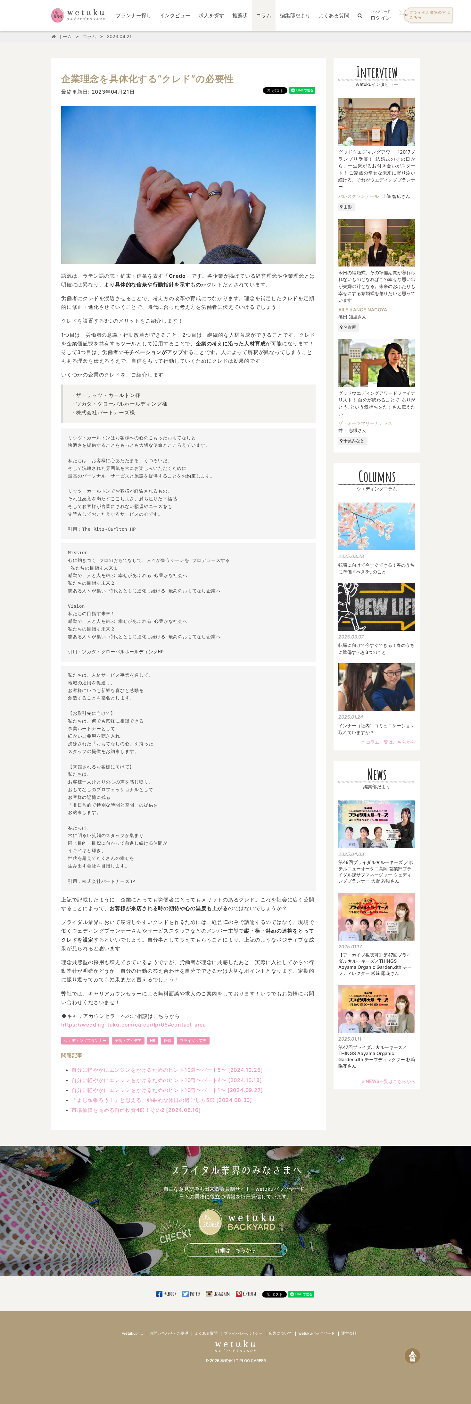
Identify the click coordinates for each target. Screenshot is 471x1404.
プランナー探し (134, 15)
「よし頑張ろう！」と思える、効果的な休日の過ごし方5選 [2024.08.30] (161, 1100)
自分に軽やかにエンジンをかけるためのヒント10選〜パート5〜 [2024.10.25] (167, 1070)
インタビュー (175, 15)
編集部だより (295, 15)
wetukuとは (132, 1333)
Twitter (195, 1293)
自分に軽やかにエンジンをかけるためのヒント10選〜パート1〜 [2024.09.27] (167, 1090)
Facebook (169, 1293)
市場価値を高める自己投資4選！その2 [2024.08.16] (136, 1110)
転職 (167, 1040)
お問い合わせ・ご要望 (169, 1333)
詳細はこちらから (235, 1250)
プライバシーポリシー (243, 1333)
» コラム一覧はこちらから (388, 742)
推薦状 (240, 15)
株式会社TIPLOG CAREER (243, 1360)
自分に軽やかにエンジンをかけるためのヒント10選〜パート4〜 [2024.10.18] (166, 1080)
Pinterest (249, 1293)
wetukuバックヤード (316, 1333)
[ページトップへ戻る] (412, 1356)
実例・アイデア (128, 1040)
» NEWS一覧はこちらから (388, 1081)
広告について (280, 1333)
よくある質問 (333, 15)
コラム (263, 15)
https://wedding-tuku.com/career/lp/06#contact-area (133, 1024)
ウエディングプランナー (85, 1040)
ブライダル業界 (193, 1040)
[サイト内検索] (360, 15)
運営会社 (349, 1333)
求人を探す (211, 15)
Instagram (221, 1293)
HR (152, 1040)
